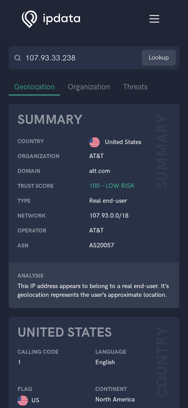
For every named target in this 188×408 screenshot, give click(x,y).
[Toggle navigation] (155, 19)
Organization (89, 86)
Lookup (159, 57)
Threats (135, 86)
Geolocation (34, 86)
